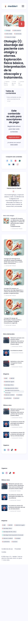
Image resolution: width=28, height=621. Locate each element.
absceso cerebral (9, 395)
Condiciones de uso (7, 549)
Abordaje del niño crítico (11, 388)
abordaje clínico (9, 385)
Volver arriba (6, 560)
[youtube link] (15, 449)
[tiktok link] (11, 449)
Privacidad (18, 549)
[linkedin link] (4, 449)
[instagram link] (8, 449)
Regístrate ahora (14, 137)
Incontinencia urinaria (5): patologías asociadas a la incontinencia (17, 423)
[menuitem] (7, 549)
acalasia (20, 395)
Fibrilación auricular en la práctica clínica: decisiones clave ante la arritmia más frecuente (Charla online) (17, 341)
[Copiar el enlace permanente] (17, 164)
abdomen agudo (9, 381)
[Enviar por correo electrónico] (13, 164)
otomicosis (18, 34)
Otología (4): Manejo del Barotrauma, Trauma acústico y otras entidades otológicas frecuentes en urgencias (12, 321)
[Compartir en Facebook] (7, 160)
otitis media (9, 34)
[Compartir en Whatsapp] (19, 160)
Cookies (3, 552)
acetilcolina (8, 398)
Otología (8, 30)
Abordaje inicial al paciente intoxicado (12, 391)
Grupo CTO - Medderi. (11, 556)
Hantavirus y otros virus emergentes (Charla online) (16, 363)
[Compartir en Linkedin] (9, 164)
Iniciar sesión (14, 145)
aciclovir (17, 398)
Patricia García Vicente (6, 83)
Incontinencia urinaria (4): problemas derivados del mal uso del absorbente (17, 434)
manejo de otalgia (10, 37)
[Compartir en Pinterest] (15, 160)
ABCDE (12, 378)
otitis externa (17, 30)
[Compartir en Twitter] (11, 160)
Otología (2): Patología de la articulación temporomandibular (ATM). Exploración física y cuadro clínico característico (13, 261)
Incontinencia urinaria (16, 350)
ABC (6, 378)
